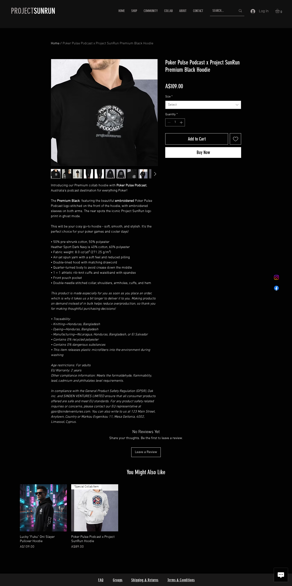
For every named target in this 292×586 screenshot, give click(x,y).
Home (55, 43)
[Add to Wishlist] (235, 139)
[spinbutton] (175, 122)
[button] (280, 11)
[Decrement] (168, 122)
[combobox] (203, 105)
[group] (146, 517)
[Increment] (181, 122)
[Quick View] (43, 507)
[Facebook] (276, 288)
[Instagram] (276, 277)
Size (169, 97)
